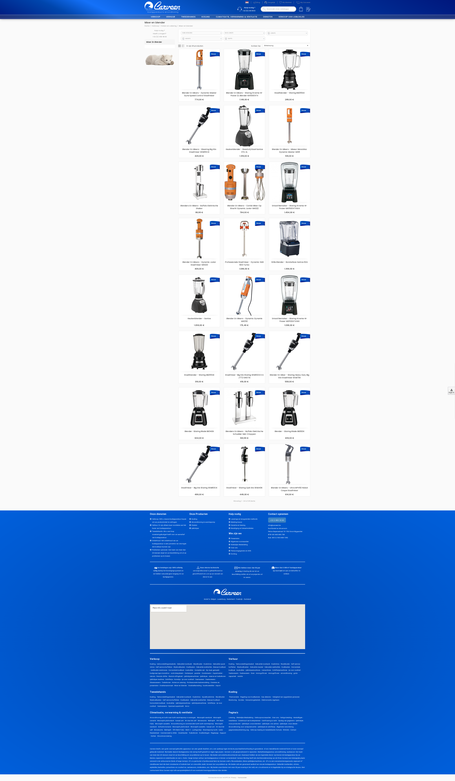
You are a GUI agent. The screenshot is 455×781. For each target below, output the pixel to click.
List (183, 45)
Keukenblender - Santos (199, 318)
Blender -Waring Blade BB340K (199, 431)
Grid (179, 45)
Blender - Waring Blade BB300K (289, 431)
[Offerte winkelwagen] (308, 9)
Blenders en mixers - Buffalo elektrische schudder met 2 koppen (244, 432)
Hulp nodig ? (249, 8)
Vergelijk (271, 2)
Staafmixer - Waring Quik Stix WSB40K (244, 487)
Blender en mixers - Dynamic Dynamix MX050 (244, 320)
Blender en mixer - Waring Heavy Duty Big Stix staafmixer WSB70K (289, 376)
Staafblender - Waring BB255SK (289, 92)
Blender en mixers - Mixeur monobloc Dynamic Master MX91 (289, 150)
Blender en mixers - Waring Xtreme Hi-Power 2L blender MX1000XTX (244, 94)
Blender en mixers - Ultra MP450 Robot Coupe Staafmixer (289, 489)
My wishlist (287, 2)
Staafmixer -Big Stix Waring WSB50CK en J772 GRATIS (244, 376)
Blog (258, 2)
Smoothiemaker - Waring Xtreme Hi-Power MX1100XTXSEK (289, 320)
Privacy (233, 778)
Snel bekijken (182, 60)
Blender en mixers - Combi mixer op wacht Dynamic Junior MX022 (244, 207)
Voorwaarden (242, 778)
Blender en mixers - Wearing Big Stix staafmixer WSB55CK (199, 150)
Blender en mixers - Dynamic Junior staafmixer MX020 (199, 263)
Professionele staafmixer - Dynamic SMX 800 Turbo (244, 263)
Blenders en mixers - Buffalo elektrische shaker (199, 207)
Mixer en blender (154, 42)
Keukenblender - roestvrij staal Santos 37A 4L (244, 150)
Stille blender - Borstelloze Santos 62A (289, 262)
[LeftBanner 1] (160, 58)
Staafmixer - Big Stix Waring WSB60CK (199, 487)
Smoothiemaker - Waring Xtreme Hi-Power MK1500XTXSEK (289, 207)
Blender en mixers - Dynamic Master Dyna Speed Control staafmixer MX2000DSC (199, 95)
